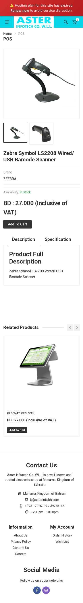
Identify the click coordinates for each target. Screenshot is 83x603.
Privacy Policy (21, 542)
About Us (20, 535)
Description (23, 239)
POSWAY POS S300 (21, 413)
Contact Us (21, 548)
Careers (21, 554)
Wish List (62, 542)
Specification (58, 239)
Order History (62, 535)
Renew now (19, 10)
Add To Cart (17, 430)
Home (7, 33)
